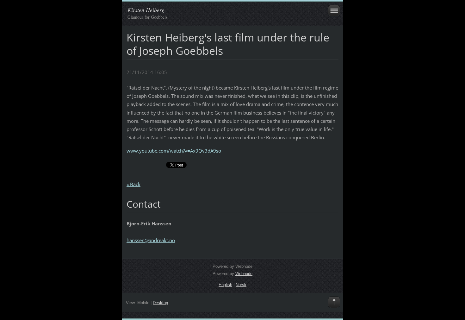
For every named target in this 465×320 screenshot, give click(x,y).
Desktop (160, 302)
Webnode (243, 273)
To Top (334, 302)
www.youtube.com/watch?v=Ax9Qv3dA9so (174, 150)
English (225, 284)
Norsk (241, 284)
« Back (133, 184)
